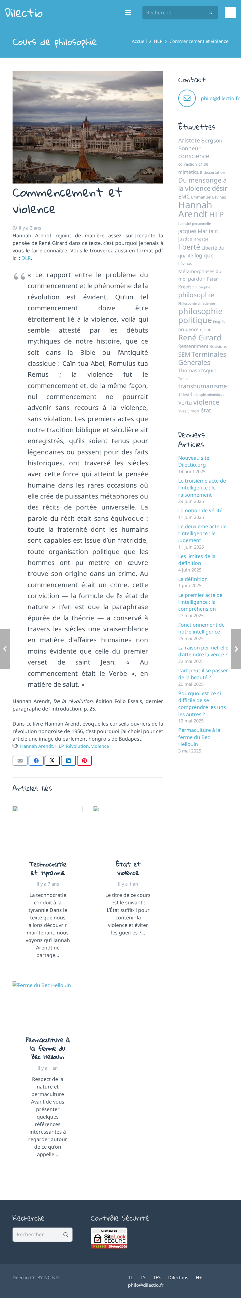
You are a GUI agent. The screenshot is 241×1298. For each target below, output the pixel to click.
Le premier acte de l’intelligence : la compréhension (200, 602)
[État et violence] (128, 829)
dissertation (214, 172)
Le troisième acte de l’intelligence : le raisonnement (202, 487)
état (206, 410)
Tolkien (184, 378)
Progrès (219, 321)
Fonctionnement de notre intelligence (201, 628)
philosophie (196, 294)
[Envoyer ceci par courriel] (20, 761)
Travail (185, 394)
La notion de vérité (200, 510)
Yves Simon (188, 411)
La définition (193, 579)
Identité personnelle (194, 223)
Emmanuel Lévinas (208, 197)
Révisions (218, 346)
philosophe (201, 287)
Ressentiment (193, 346)
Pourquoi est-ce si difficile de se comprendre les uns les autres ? (202, 704)
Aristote (189, 140)
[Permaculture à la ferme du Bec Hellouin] (48, 1004)
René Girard (199, 337)
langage (200, 239)
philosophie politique (200, 315)
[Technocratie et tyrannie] (48, 829)
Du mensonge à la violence (202, 184)
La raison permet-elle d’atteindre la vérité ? (203, 651)
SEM (184, 354)
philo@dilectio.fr (220, 98)
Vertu (185, 402)
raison (206, 329)
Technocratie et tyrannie (48, 868)
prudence (188, 329)
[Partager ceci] (36, 761)
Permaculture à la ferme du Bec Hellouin (48, 1048)
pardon (197, 278)
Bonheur (189, 148)
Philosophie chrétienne (196, 303)
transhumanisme (202, 386)
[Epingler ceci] (84, 761)
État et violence (128, 868)
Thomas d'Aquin (197, 370)
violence (100, 746)
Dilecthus (178, 1277)
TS (143, 1277)
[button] (128, 12)
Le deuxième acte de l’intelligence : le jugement (202, 533)
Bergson (211, 140)
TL (130, 1277)
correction (187, 164)
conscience (193, 156)
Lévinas (185, 263)
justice (185, 239)
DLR (26, 258)
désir (220, 188)
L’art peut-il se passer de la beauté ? (203, 674)
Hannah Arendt (36, 746)
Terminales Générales (202, 358)
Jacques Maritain (198, 231)
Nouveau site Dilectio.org (193, 461)
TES (157, 1277)
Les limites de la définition (197, 559)
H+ (199, 1277)
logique (204, 255)
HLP (59, 746)
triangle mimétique (208, 394)
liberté (189, 247)
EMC (184, 196)
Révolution (77, 746)
